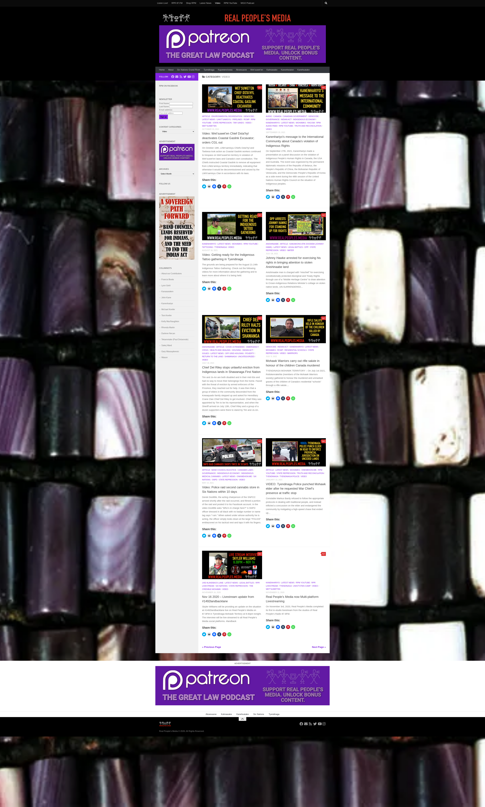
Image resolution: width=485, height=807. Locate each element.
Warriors (292, 353)
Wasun (164, 357)
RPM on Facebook (168, 86)
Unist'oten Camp (302, 586)
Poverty (249, 353)
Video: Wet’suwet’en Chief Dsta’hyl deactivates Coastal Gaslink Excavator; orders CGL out (228, 138)
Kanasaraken (167, 291)
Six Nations (221, 586)
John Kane (166, 297)
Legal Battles (295, 247)
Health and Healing (220, 350)
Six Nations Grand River (188, 70)
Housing (236, 350)
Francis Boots (167, 279)
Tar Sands (238, 123)
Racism (311, 123)
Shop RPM (191, 3)
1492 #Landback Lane (212, 583)
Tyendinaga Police (289, 476)
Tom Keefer (166, 315)
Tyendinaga (209, 70)
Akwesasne (241, 70)
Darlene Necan (168, 333)
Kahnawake (271, 70)
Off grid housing (234, 353)
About (171, 70)
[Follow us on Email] (176, 76)
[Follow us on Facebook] (172, 76)
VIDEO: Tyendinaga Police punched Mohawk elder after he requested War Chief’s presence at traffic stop (296, 489)
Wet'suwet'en (209, 126)
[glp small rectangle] (177, 160)
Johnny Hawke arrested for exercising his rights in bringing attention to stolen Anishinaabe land (293, 262)
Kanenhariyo (273, 123)
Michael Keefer (168, 309)
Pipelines (237, 119)
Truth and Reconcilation (308, 126)
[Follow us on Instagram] (193, 76)
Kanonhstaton (287, 70)
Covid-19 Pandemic (235, 347)
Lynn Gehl (166, 285)
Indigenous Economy (304, 119)
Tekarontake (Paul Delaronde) (174, 339)
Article (206, 116)
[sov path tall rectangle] (177, 259)
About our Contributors (171, 273)
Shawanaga (231, 357)
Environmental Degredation (227, 116)
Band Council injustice (224, 470)
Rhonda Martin (168, 327)
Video (217, 3)
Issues (205, 353)
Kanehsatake (303, 70)
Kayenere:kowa (225, 70)
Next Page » (319, 647)
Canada (277, 116)
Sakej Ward (166, 345)
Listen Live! (162, 3)
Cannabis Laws (245, 470)
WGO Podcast (247, 3)
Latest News (205, 3)
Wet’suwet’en (256, 70)
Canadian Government (295, 116)
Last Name (164, 106)
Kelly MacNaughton (170, 321)
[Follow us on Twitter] (184, 76)
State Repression (222, 123)
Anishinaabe (272, 244)
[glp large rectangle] (242, 44)
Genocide (249, 116)
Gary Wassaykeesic (170, 351)
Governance (273, 119)
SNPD (214, 480)
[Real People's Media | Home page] (227, 17)
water (290, 250)
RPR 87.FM (177, 3)
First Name (164, 103)
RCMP (246, 119)
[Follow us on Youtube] (188, 76)
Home (162, 70)
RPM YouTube (230, 3)
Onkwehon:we (244, 476)
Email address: (166, 110)
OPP (306, 247)
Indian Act (286, 119)
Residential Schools (296, 350)
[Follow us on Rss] (180, 76)
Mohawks (301, 123)
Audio (269, 116)
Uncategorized (246, 357)
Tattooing (207, 247)
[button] (232, 98)
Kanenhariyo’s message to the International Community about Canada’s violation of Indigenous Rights (294, 141)
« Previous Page (211, 647)
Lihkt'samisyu (224, 119)
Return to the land (212, 357)
